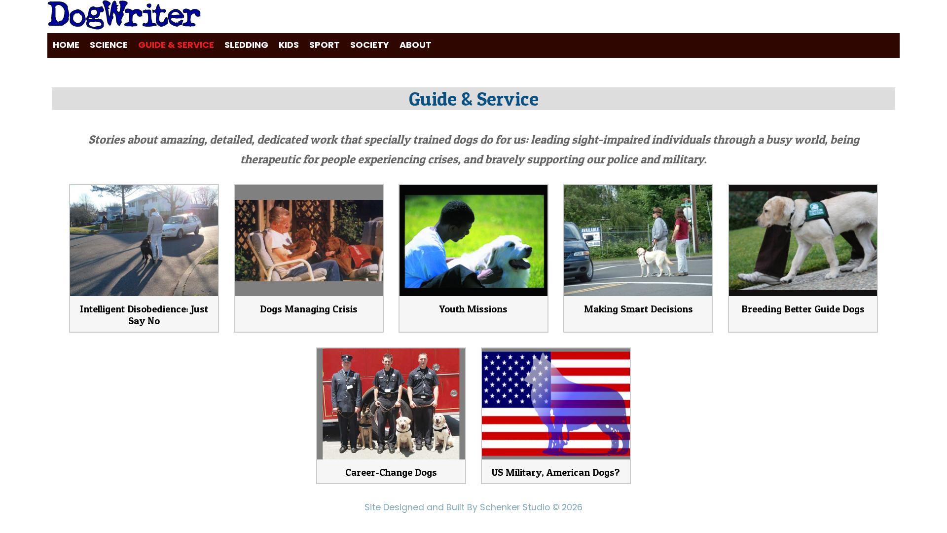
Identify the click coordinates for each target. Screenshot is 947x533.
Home (66, 44)
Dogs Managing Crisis (309, 309)
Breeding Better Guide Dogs (803, 309)
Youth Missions (473, 309)
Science (109, 44)
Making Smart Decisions (638, 309)
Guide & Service (176, 44)
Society (369, 44)
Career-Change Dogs (391, 472)
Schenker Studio (516, 507)
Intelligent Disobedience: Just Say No (144, 315)
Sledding (246, 44)
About (416, 44)
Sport (324, 44)
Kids (289, 44)
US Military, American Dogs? (556, 472)
